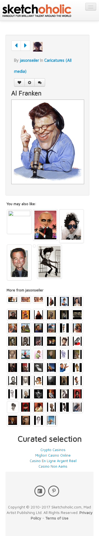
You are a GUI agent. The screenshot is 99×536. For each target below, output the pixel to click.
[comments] (39, 82)
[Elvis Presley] (49, 261)
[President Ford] (12, 354)
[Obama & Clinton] (64, 368)
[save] (29, 82)
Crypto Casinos (52, 449)
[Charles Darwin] (38, 368)
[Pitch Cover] (12, 328)
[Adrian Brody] (12, 407)
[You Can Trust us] (38, 341)
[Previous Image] (16, 46)
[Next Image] (25, 46)
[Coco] (38, 299)
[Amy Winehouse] (64, 407)
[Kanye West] (51, 301)
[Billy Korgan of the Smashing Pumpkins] (51, 394)
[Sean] (38, 315)
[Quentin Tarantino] (38, 328)
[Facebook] (39, 491)
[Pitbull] (45, 225)
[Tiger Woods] (25, 354)
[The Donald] (51, 341)
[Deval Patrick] (64, 354)
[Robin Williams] (19, 262)
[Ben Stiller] (38, 420)
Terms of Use (56, 518)
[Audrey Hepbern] (25, 420)
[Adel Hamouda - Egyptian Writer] (34, 246)
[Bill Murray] (25, 394)
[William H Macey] (12, 341)
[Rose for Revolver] (25, 315)
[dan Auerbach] (64, 381)
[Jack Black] (12, 315)
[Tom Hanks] (77, 301)
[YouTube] (53, 491)
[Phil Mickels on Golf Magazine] (25, 328)
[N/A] (64, 315)
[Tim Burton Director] (77, 394)
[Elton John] (38, 354)
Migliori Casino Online (53, 455)
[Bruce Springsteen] (77, 381)
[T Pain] (77, 328)
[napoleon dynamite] (64, 301)
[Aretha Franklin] (38, 407)
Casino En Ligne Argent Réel (53, 461)
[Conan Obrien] (77, 368)
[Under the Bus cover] (51, 328)
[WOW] (25, 341)
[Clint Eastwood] (25, 381)
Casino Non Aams (52, 466)
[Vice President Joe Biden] (51, 407)
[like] (19, 82)
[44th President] (12, 420)
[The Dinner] (25, 299)
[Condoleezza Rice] (38, 381)
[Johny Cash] (64, 394)
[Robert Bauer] (51, 315)
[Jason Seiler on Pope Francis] (12, 299)
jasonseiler (29, 60)
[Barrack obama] (64, 328)
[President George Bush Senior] (12, 394)
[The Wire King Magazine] (77, 315)
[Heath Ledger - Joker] (19, 221)
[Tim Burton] (71, 226)
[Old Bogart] (38, 394)
